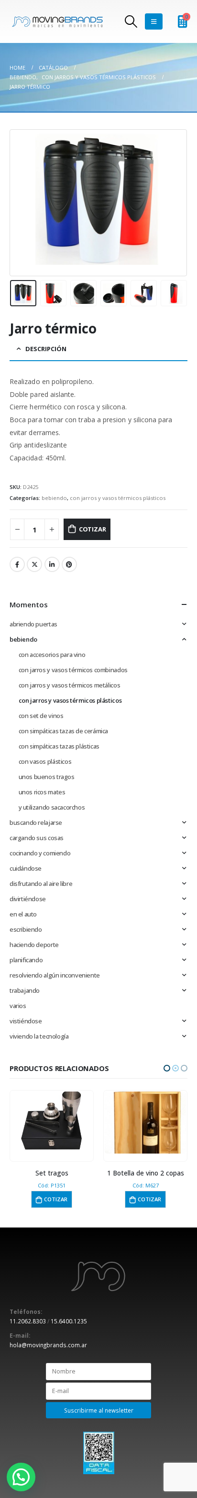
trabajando (25, 990)
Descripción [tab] (45, 348)
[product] (51, 1123)
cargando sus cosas (37, 837)
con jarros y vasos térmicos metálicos (69, 685)
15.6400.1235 (69, 1321)
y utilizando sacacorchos (52, 807)
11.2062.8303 (28, 1321)
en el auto (23, 914)
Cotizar (92, 529)
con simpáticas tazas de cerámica (64, 731)
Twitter (34, 564)
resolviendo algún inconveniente (55, 975)
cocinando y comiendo (40, 853)
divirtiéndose (28, 899)
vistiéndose (26, 1021)
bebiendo (54, 497)
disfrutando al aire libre (41, 883)
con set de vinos (41, 715)
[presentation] (21, 203)
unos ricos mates (42, 792)
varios (18, 1005)
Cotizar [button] (55, 1199)
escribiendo (26, 929)
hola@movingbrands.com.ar (48, 1345)
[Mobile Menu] (154, 21)
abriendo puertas (33, 624)
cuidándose (26, 868)
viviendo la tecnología (39, 1036)
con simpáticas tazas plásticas (59, 746)
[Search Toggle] (131, 21)
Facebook (17, 564)
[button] (167, 1068)
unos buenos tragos (47, 776)
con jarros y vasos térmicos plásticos (117, 497)
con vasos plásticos (45, 761)
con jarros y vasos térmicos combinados (73, 670)
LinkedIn (52, 564)
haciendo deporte (34, 944)
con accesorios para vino (52, 654)
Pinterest (69, 564)
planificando (26, 960)
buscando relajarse (36, 822)
